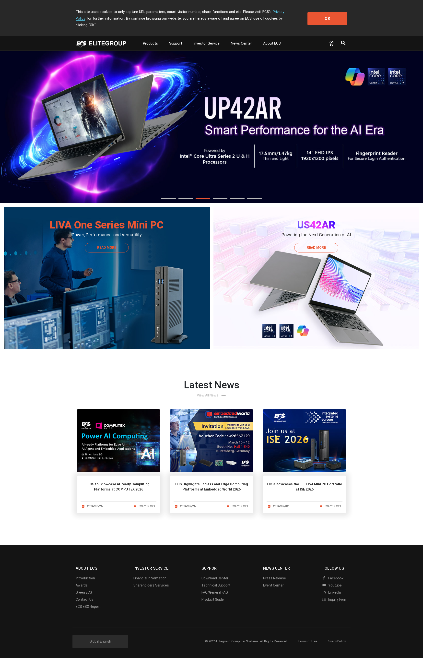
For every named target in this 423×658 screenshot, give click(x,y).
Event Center (273, 585)
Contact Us (85, 599)
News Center (241, 43)
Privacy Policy (336, 641)
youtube (335, 585)
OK (327, 18)
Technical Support (215, 585)
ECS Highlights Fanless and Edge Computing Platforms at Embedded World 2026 (211, 486)
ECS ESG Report (88, 607)
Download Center (214, 578)
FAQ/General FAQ (214, 592)
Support (175, 43)
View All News (211, 395)
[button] (168, 198)
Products (150, 43)
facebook (335, 578)
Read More (106, 248)
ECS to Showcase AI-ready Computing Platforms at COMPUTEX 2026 (119, 486)
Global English (100, 641)
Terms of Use (307, 641)
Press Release (274, 578)
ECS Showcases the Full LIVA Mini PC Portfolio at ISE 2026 (304, 486)
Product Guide (212, 599)
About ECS (272, 43)
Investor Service (206, 43)
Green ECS (84, 592)
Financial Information (149, 578)
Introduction (85, 578)
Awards (82, 585)
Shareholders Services (151, 585)
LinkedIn (334, 592)
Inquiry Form (337, 599)
